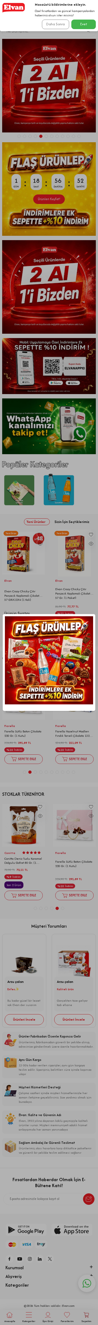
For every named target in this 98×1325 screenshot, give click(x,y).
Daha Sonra (55, 24)
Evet (83, 24)
